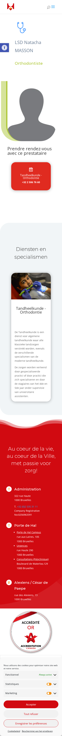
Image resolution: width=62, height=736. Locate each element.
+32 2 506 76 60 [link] (31, 182)
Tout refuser (31, 714)
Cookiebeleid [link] (14, 731)
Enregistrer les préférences (31, 723)
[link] (4, 47)
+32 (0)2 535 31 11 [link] (27, 506)
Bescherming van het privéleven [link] (37, 731)
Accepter (31, 704)
